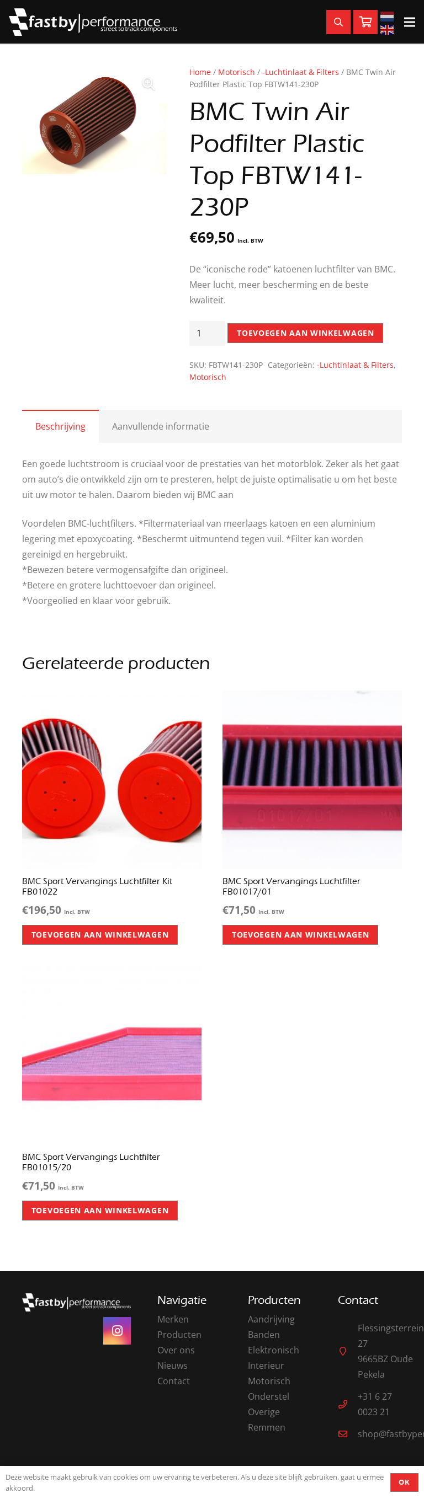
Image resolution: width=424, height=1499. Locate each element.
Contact (173, 1381)
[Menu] (409, 22)
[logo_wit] (93, 22)
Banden (264, 1335)
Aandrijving (271, 1319)
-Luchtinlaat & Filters (300, 72)
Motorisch (236, 72)
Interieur (266, 1365)
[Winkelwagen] (365, 22)
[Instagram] (117, 1331)
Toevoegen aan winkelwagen (305, 333)
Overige (264, 1412)
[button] (148, 83)
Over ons (176, 1350)
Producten (179, 1335)
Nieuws (172, 1365)
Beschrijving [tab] (60, 426)
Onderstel (268, 1396)
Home (200, 72)
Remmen (266, 1427)
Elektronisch (273, 1350)
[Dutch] (388, 15)
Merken (173, 1319)
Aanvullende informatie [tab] (160, 426)
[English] (388, 28)
